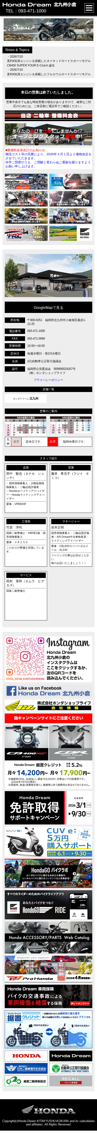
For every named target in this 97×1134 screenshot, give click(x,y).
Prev (9, 29)
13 (82, 39)
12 (77, 39)
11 (73, 39)
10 (68, 39)
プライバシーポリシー (48, 380)
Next (87, 29)
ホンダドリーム (25, 398)
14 (86, 39)
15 (91, 39)
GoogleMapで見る (48, 308)
